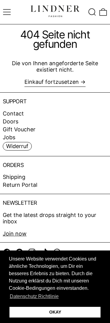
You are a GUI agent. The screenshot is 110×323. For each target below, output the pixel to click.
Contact (13, 113)
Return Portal (20, 185)
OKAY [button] (55, 312)
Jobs (9, 137)
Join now (15, 233)
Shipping (14, 177)
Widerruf (17, 146)
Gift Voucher (19, 129)
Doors (10, 121)
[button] (92, 12)
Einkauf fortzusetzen (51, 82)
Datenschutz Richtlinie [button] (34, 296)
